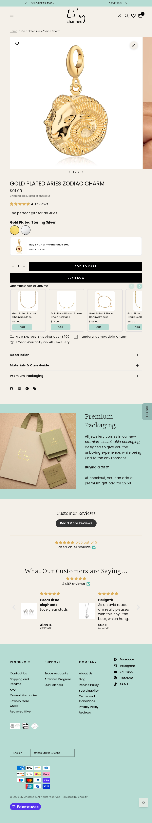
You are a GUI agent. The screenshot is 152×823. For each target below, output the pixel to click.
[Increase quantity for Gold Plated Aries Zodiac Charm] (24, 266)
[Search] (126, 16)
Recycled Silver (21, 711)
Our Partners (54, 685)
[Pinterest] (20, 388)
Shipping (15, 196)
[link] (28, 301)
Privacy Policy (88, 707)
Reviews (85, 712)
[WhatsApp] (28, 388)
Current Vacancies (23, 695)
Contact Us (18, 673)
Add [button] (22, 327)
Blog (82, 679)
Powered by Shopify (74, 797)
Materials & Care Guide (29, 365)
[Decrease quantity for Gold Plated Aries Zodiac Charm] (13, 266)
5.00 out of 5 (86, 542)
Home (13, 31)
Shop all (37, 249)
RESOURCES (20, 662)
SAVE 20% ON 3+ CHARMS (76, 3)
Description (19, 355)
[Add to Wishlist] (17, 44)
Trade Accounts (56, 673)
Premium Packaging (26, 376)
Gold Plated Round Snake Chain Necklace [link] (66, 315)
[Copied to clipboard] (35, 388)
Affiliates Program (58, 679)
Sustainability (89, 690)
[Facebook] (12, 388)
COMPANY (88, 662)
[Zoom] (134, 45)
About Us (85, 673)
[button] (20, 204)
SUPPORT (53, 662)
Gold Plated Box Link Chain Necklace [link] (24, 315)
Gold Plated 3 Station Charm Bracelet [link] (101, 315)
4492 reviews (73, 583)
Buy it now (76, 278)
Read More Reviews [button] (76, 523)
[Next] (83, 172)
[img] (76, 578)
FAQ (13, 689)
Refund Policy (89, 685)
